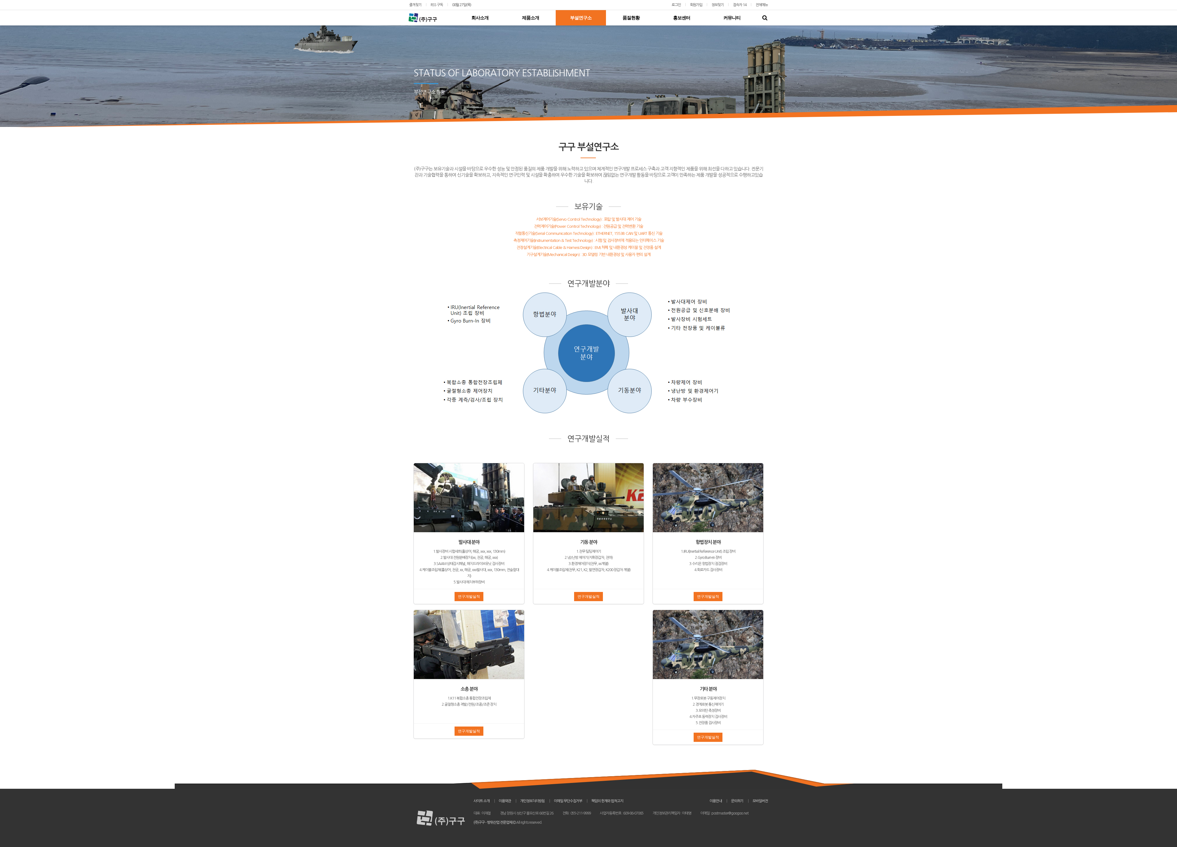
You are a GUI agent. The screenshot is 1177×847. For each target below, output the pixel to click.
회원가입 (696, 5)
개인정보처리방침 (532, 801)
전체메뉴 (762, 5)
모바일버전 (760, 801)
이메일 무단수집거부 (568, 801)
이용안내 (716, 801)
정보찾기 (717, 5)
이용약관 (505, 801)
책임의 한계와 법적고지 (607, 801)
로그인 (676, 5)
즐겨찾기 (415, 5)
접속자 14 (739, 5)
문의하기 (737, 801)
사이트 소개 (481, 801)
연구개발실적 (469, 596)
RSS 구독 (437, 5)
